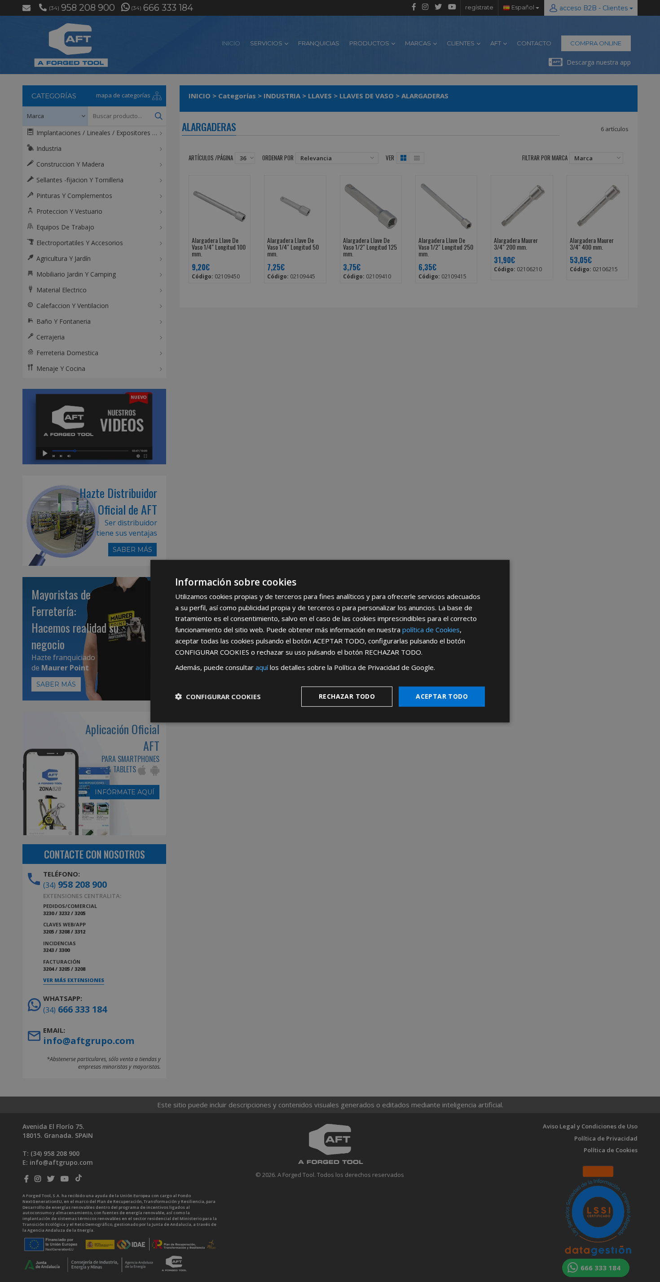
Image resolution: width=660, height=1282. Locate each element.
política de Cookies (431, 629)
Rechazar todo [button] (347, 696)
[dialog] (330, 640)
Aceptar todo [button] (442, 696)
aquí (261, 667)
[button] (218, 696)
